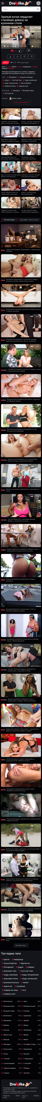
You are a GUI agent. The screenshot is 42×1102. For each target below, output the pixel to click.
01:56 (21, 66)
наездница (18, 959)
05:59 (35, 66)
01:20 (9, 66)
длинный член (10, 971)
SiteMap (36, 1095)
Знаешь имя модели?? (21, 102)
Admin (5, 62)
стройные (20, 986)
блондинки (9, 967)
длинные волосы (11, 982)
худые (20, 967)
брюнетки (25, 963)
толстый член (27, 971)
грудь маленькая (29, 979)
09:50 (12, 68)
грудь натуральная (30, 975)
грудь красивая (11, 975)
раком (6, 959)
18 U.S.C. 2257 (25, 1096)
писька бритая (10, 963)
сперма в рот (10, 994)
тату (24, 990)
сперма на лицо (11, 990)
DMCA (18, 1095)
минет (26, 982)
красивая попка (11, 979)
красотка (8, 986)
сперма (30, 967)
